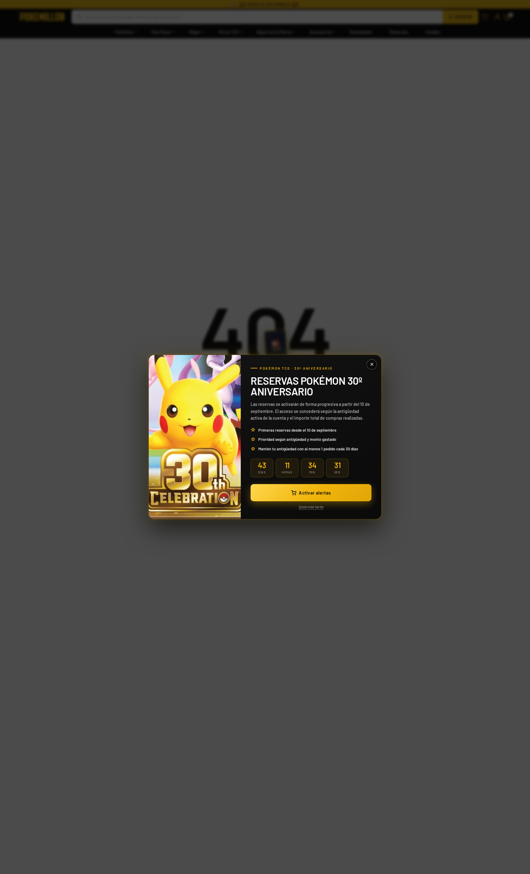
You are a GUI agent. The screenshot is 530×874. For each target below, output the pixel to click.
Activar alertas (315, 492)
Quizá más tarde (311, 507)
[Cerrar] (372, 364)
